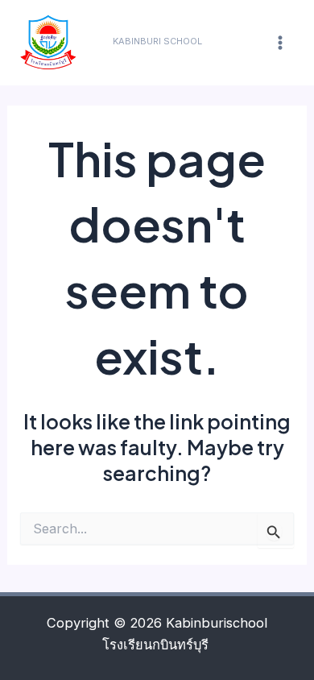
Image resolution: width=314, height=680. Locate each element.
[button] (157, 41)
